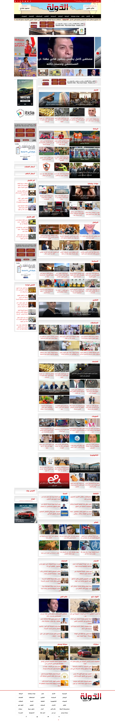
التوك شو (95, 596)
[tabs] (15, 1)
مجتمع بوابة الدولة (64, 709)
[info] (18, 1)
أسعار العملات (29, 166)
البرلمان (60, 16)
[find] (20, 1)
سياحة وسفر (62, 644)
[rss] (23, 1)
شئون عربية (31, 709)
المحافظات (39, 16)
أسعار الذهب (30, 173)
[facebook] (30, 1)
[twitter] (28, 1)
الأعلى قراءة (30, 284)
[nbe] (57, 31)
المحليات (64, 560)
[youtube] (25, 1)
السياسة (53, 16)
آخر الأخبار (31, 180)
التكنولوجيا (94, 455)
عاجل (82, 16)
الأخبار (88, 16)
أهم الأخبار (31, 216)
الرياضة (67, 16)
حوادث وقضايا (75, 16)
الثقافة (96, 493)
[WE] (25, 67)
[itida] (25, 113)
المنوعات (24, 16)
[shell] (25, 47)
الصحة (65, 493)
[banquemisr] (57, 24)
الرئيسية (64, 694)
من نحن (54, 713)
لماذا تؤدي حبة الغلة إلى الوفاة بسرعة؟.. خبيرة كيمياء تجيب (41, 19)
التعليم (31, 705)
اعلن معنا (42, 713)
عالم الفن (63, 596)
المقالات (21, 701)
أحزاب (42, 709)
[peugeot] (25, 93)
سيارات (96, 644)
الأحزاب (96, 560)
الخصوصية (31, 713)
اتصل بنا (21, 713)
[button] (41, 53)
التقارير (46, 16)
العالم (96, 522)
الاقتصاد (31, 16)
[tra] (25, 151)
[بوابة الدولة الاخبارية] (25, 513)
